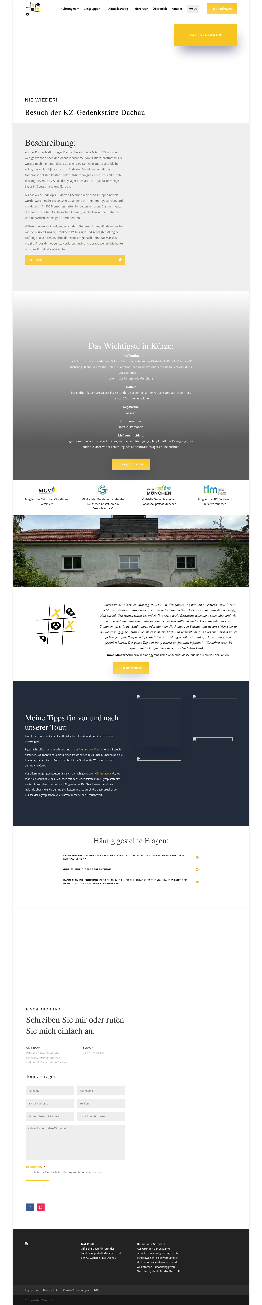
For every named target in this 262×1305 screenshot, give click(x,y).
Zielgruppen (92, 9)
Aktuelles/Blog (118, 9)
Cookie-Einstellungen (76, 1290)
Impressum (31, 1290)
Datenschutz (50, 1290)
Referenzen (140, 9)
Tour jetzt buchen (131, 464)
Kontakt (176, 9)
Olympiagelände (105, 773)
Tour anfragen (222, 9)
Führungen (68, 9)
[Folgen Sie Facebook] (30, 1207)
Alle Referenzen (131, 668)
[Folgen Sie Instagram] (41, 1207)
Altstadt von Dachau (91, 749)
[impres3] (205, 121)
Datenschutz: (34, 1166)
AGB (96, 1290)
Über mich (160, 9)
